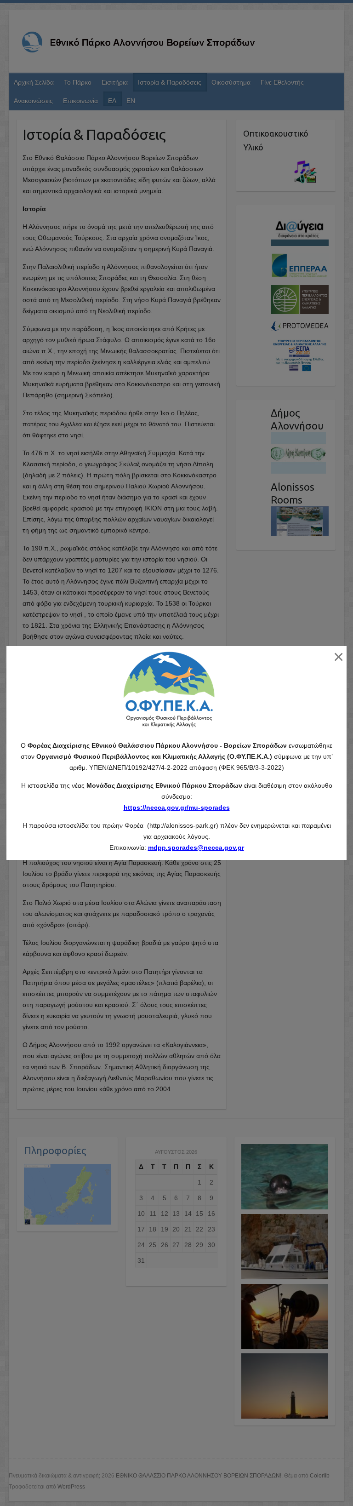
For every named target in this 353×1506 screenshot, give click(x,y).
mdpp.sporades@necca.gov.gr (196, 847)
